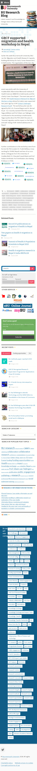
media (18, 466)
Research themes (14, 706)
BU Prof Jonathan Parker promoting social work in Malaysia (21, 417)
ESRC (24, 457)
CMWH (32, 448)
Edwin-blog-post (11, 195)
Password (18, 279)
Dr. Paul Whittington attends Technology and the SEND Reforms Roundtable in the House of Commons (22, 395)
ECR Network (25, 557)
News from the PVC (15, 624)
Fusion (32, 460)
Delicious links (26, 553)
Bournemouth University (11, 8)
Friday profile (26, 569)
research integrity (27, 690)
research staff (28, 698)
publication (5, 207)
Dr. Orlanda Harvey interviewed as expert (20, 383)
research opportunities (15, 698)
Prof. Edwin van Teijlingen (25, 205)
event (30, 458)
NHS (24, 624)
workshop (30, 209)
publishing (12, 207)
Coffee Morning (27, 545)
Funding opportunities (15, 573)
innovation (25, 463)
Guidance (24, 584)
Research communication (16, 674)
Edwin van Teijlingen (8, 51)
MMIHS (10, 205)
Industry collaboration (15, 600)
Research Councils (24, 475)
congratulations (14, 193)
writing (18, 49)
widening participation (19, 481)
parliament (12, 632)
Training (13, 49)
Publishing (25, 650)
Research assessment (15, 666)
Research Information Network (18, 488)
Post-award (27, 642)
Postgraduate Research (16, 646)
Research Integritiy (14, 690)
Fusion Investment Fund (16, 577)
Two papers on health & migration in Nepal (16, 234)
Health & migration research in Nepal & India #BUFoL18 (22, 251)
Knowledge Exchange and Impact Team (21, 612)
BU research (10, 191)
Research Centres (14, 670)
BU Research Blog (10, 14)
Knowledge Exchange (15, 608)
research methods (14, 694)
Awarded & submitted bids (17, 529)
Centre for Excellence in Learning (18, 541)
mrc (31, 620)
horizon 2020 (11, 463)
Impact (19, 596)
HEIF (25, 588)
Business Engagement (22, 537)
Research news (26, 207)
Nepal (15, 205)
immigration (29, 200)
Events (19, 195)
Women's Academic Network (23, 733)
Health (4, 463)
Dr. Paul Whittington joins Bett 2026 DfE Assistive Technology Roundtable (22, 407)
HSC (16, 463)
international (6, 49)
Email (4, 329)
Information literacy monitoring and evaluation (15, 502)
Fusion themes (13, 581)
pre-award (28, 646)
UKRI (5, 515)
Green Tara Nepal (7, 200)
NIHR (34, 466)
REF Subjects (13, 662)
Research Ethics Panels (15, 682)
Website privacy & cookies (24, 763)
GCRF (3, 198)
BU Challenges (13, 533)
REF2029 (21, 662)
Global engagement (28, 198)
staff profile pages (14, 714)
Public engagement (14, 650)
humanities (12, 596)
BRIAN (29, 529)
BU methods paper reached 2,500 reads (20, 360)
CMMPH (17, 191)
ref (10, 475)
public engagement (26, 472)
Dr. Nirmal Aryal (24, 193)
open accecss (13, 628)
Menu (6, 2)
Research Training (7, 209)
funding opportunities (21, 460)
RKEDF (26, 478)
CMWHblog (4, 452)
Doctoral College (30, 455)
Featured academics (27, 195)
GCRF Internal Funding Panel (13, 198)
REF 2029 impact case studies (18, 658)
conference (12, 455)
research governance (15, 686)
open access (5, 469)
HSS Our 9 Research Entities (17, 592)
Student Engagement (15, 721)
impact (20, 463)
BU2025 (11, 537)
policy (20, 642)
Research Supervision (15, 702)
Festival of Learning (14, 569)
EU (27, 458)
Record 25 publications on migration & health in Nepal (20, 225)
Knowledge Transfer (15, 616)
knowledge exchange (8, 466)
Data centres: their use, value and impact (13, 504)
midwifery (23, 466)
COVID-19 (21, 549)
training (15, 209)
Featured (11, 565)
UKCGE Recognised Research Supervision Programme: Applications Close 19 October (21, 372)
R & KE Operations (14, 654)
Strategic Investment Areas (17, 717)
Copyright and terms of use (10, 765)
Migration (4, 205)
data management (14, 553)
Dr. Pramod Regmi (5, 457)
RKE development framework (17, 479)
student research (14, 725)
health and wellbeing (18, 200)
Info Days (27, 600)
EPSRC (11, 561)
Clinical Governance (14, 545)
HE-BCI (19, 588)
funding (9, 460)
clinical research (19, 448)
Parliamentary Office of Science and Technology (19, 637)
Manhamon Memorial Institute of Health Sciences (15, 202)
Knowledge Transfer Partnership (18, 620)
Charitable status (7, 763)
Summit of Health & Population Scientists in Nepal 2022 (22, 243)
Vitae (10, 733)
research (18, 207)
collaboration (24, 191)
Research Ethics (28, 678)
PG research (12, 642)
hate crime (12, 588)
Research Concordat (15, 678)
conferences (12, 549)
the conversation (26, 725)
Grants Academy (14, 584)
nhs (32, 466)
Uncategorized (22, 209)
